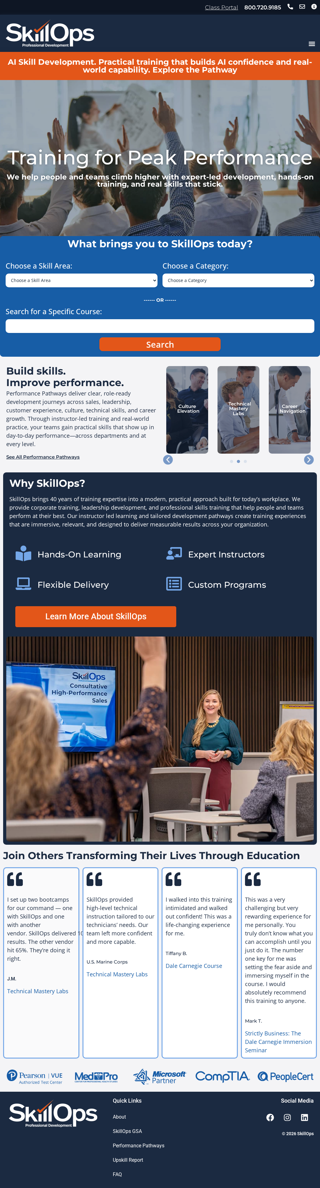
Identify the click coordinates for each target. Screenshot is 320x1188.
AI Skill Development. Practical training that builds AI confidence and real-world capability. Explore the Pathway (160, 65)
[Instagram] (287, 1117)
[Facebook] (270, 1117)
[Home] (50, 33)
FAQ (117, 1174)
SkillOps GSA (127, 1131)
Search (160, 344)
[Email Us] (302, 6)
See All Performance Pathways (43, 457)
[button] (312, 43)
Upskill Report (128, 1160)
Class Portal (221, 7)
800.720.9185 (262, 7)
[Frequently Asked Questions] (314, 6)
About (119, 1117)
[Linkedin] (304, 1117)
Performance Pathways (138, 1146)
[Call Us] (290, 6)
